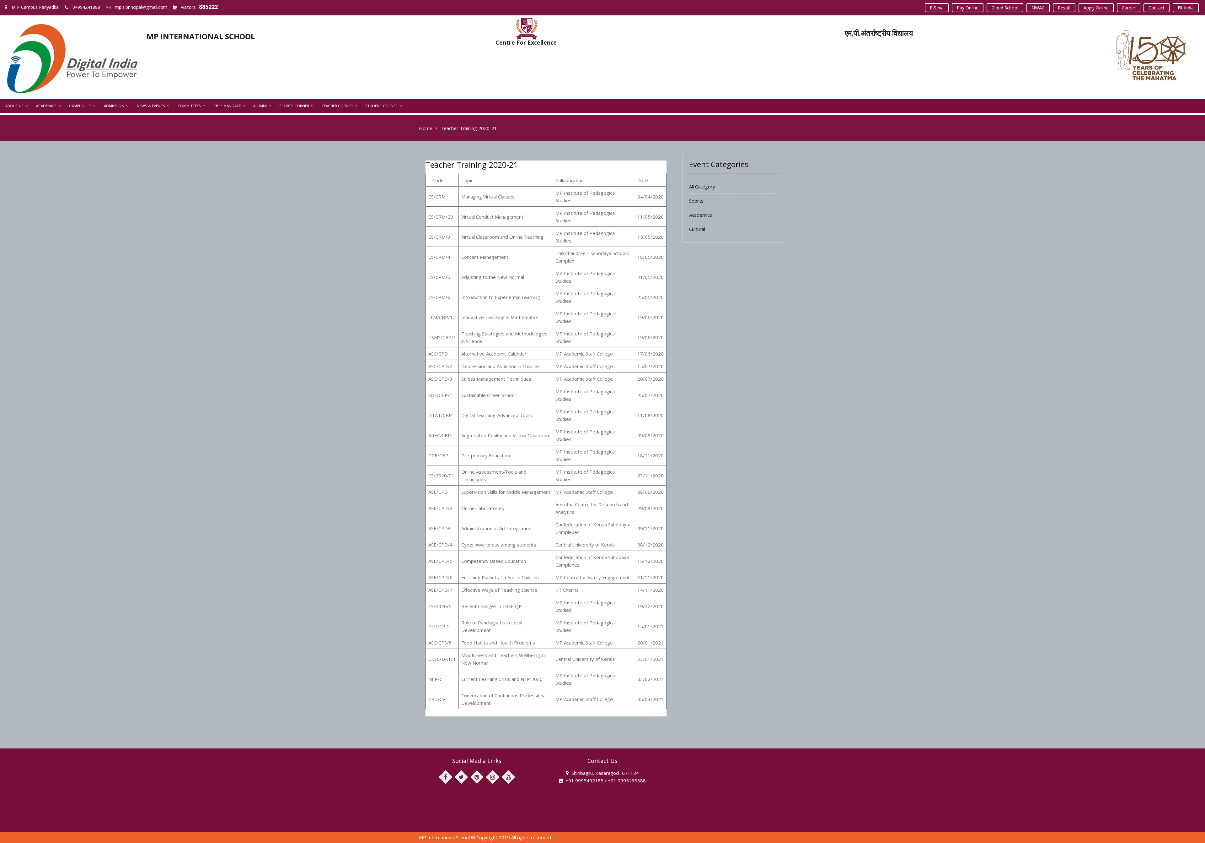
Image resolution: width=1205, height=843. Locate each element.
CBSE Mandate (227, 105)
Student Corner (381, 105)
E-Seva (937, 8)
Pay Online (967, 8)
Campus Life (80, 105)
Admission (114, 105)
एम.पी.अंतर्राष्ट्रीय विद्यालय (879, 33)
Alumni (260, 105)
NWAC (1038, 8)
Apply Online (1096, 8)
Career (1128, 8)
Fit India (1186, 8)
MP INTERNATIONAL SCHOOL (201, 36)
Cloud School (1005, 8)
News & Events (151, 105)
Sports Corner (294, 105)
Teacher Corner (337, 105)
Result (1064, 8)
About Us (14, 105)
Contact (1157, 8)
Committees (189, 105)
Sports (696, 201)
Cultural (697, 229)
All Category (702, 186)
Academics (46, 105)
